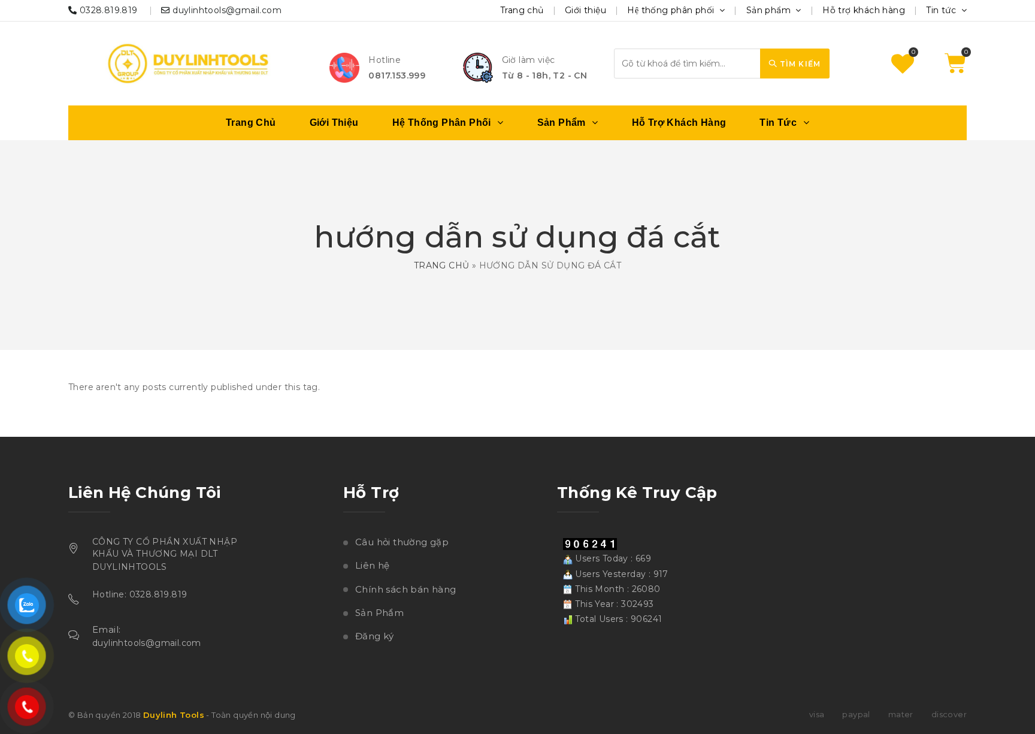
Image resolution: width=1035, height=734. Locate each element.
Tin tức (942, 10)
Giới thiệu (585, 10)
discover (949, 714)
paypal (856, 714)
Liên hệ (372, 565)
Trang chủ (522, 10)
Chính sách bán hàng (405, 589)
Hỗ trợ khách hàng (863, 10)
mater (900, 714)
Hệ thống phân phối (672, 10)
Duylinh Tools (173, 715)
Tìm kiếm (799, 63)
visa (817, 714)
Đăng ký (374, 636)
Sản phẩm (770, 10)
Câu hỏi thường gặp (402, 542)
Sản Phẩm (379, 612)
